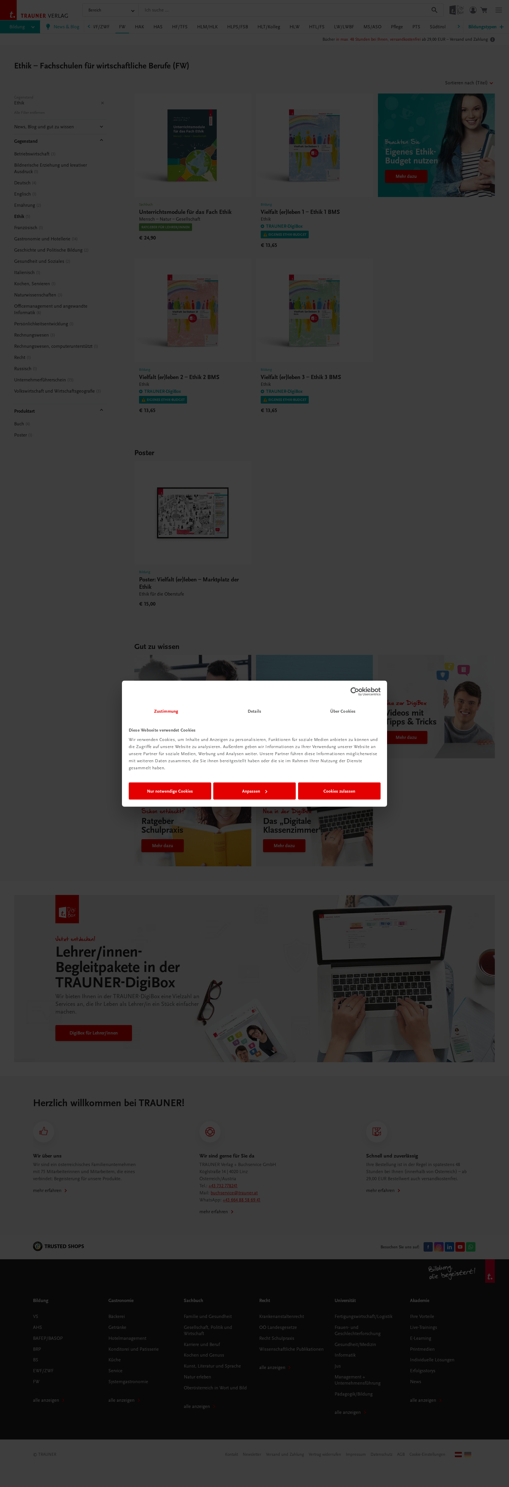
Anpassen (251, 791)
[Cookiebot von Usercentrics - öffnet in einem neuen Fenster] (355, 691)
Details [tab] (254, 711)
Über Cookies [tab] (343, 711)
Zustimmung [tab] (166, 711)
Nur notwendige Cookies (170, 791)
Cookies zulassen (339, 791)
